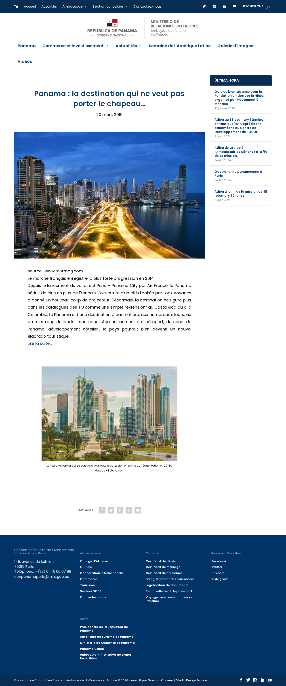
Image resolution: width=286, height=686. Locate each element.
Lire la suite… (40, 343)
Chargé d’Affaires (94, 561)
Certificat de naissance (164, 573)
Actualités (126, 46)
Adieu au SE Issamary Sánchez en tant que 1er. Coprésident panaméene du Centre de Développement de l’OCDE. (239, 125)
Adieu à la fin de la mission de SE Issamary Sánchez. (240, 193)
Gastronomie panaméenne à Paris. (238, 173)
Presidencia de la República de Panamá (104, 629)
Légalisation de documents (167, 585)
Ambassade (72, 6)
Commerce (88, 579)
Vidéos (25, 62)
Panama (27, 46)
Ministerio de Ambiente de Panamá (107, 643)
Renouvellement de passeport (169, 591)
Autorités (49, 6)
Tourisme (87, 585)
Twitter (217, 567)
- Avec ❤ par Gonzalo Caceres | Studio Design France (168, 680)
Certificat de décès (161, 561)
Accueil (30, 6)
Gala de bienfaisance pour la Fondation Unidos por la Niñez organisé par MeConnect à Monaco (239, 97)
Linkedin (217, 573)
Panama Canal (92, 649)
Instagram (219, 579)
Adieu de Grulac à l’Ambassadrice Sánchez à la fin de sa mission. (240, 151)
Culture (86, 567)
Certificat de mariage (163, 567)
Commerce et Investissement (73, 46)
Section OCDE (90, 591)
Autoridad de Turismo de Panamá (107, 637)
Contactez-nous (147, 6)
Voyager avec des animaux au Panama (169, 599)
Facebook (219, 561)
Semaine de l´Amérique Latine (180, 46)
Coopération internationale (102, 573)
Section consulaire (108, 6)
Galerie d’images (235, 46)
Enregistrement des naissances (170, 579)
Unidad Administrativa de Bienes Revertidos (105, 656)
